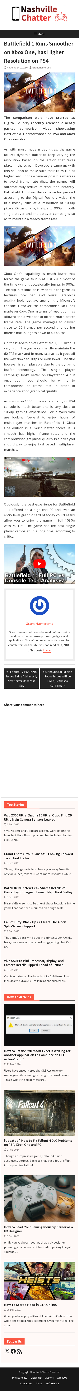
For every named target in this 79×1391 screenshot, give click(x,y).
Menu (41, 34)
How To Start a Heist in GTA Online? (31, 1305)
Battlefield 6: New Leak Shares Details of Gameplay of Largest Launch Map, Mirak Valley (38, 890)
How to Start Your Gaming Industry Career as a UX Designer (38, 1229)
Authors (49, 1377)
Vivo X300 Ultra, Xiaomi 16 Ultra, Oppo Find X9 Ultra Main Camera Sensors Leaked (38, 817)
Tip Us (39, 1383)
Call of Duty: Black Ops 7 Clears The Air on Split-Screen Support (35, 924)
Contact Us (26, 1383)
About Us (62, 1377)
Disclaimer (36, 1377)
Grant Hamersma (42, 67)
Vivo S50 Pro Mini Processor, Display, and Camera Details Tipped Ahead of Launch (34, 963)
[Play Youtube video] (39, 564)
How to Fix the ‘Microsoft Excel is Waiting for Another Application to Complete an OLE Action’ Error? (37, 1055)
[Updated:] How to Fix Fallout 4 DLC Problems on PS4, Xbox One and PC (38, 1143)
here (46, 650)
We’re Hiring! (52, 1383)
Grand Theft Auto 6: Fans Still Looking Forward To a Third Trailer (38, 856)
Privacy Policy (19, 1377)
